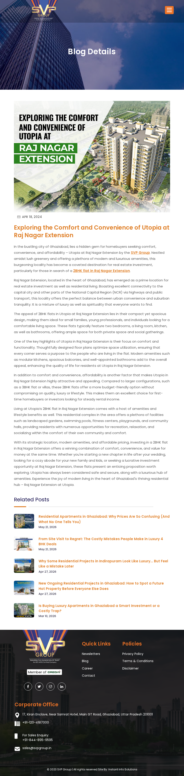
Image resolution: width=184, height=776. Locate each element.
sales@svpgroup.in (36, 748)
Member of (37, 672)
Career (87, 668)
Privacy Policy (132, 654)
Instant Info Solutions (122, 769)
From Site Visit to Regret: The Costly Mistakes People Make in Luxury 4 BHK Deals (101, 541)
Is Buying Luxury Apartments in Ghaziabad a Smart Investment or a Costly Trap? (99, 608)
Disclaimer (130, 668)
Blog (85, 661)
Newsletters (91, 654)
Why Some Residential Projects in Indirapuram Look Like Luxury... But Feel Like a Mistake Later (103, 564)
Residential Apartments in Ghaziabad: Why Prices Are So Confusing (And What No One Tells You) (104, 519)
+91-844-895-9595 (37, 740)
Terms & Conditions (137, 661)
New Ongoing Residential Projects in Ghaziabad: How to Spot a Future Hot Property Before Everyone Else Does (101, 586)
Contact (88, 675)
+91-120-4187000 (35, 722)
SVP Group (140, 252)
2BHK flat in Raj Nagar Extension (101, 270)
